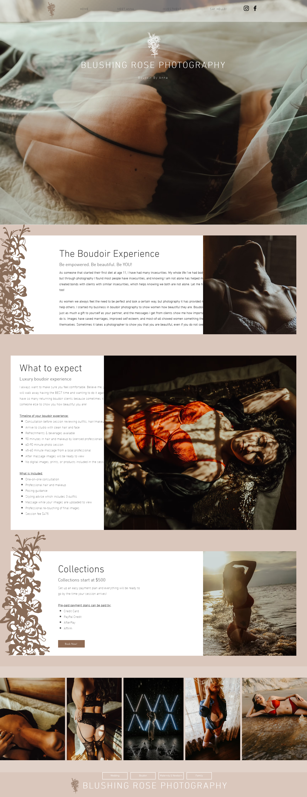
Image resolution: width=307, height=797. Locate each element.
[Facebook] (255, 8)
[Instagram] (246, 8)
